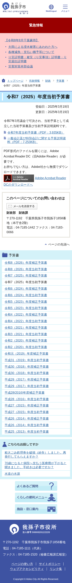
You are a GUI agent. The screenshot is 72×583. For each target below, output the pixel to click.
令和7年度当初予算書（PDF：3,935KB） (35, 132)
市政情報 (34, 80)
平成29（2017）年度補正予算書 (27, 379)
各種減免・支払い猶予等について (31, 52)
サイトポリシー (49, 564)
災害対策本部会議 (20, 66)
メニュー (65, 11)
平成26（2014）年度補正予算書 (27, 418)
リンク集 (56, 569)
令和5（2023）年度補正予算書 (26, 301)
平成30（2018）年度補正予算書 (27, 366)
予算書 (60, 80)
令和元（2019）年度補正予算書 (26, 353)
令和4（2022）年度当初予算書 (26, 321)
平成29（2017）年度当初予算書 (27, 386)
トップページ (15, 80)
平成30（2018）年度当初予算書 (27, 373)
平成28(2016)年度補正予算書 (25, 392)
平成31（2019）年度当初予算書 (27, 360)
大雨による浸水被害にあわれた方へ (32, 46)
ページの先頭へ (59, 244)
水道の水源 (12, 473)
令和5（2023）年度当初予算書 (26, 308)
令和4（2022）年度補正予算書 (26, 314)
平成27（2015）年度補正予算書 (27, 405)
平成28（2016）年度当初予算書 (27, 399)
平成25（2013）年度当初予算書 (27, 431)
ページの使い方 (22, 564)
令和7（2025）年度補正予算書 (26, 275)
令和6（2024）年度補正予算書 (26, 288)
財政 (48, 80)
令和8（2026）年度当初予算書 (26, 269)
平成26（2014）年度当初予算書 (27, 425)
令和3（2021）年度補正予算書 (26, 327)
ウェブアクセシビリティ (27, 569)
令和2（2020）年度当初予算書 (26, 347)
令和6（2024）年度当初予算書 (26, 295)
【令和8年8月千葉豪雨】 (22, 40)
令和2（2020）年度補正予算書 (26, 340)
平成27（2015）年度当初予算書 (27, 412)
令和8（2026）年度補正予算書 (26, 262)
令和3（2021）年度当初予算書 (26, 334)
